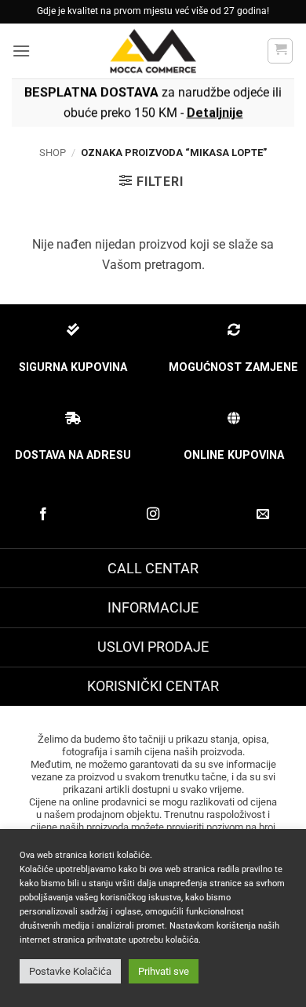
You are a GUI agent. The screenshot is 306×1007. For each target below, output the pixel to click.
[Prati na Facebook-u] (43, 514)
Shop (52, 152)
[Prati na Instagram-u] (153, 514)
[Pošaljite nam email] (263, 514)
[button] (21, 50)
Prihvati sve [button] (163, 971)
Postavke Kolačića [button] (70, 971)
